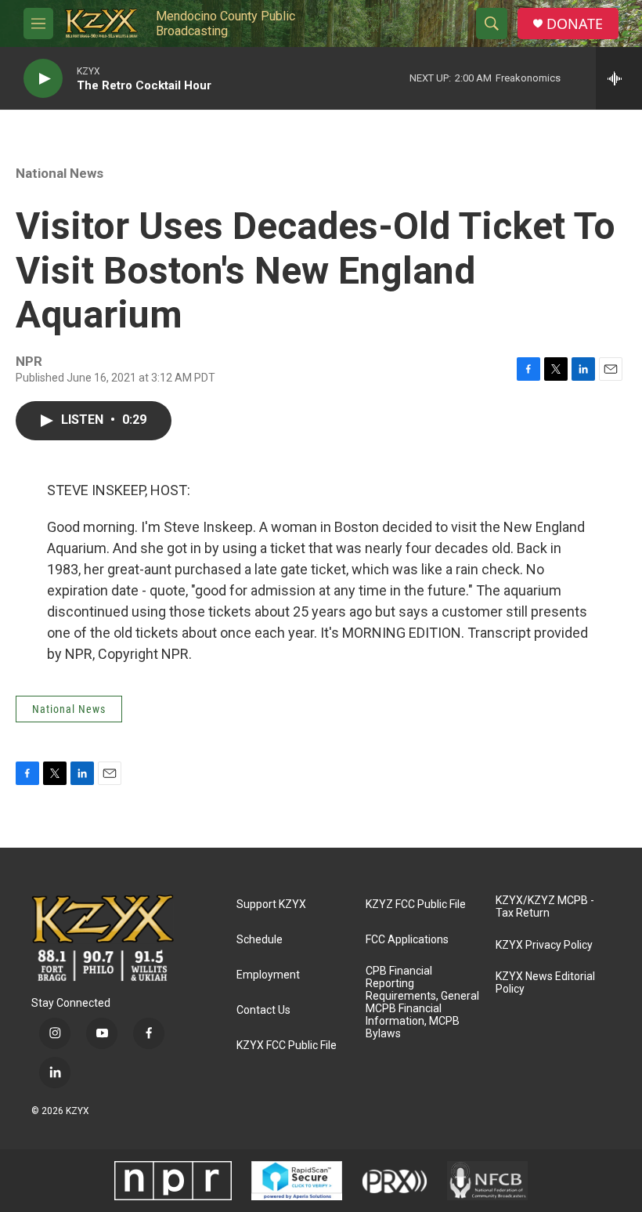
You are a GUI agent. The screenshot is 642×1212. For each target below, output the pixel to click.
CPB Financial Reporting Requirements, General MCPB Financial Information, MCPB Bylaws (422, 1002)
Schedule (259, 940)
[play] (43, 79)
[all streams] (619, 78)
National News (59, 173)
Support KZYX (271, 904)
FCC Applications (407, 940)
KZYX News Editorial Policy (545, 983)
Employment (268, 975)
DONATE (574, 24)
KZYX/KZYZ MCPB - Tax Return (545, 907)
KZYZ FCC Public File (416, 904)
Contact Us (263, 1010)
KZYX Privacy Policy (544, 945)
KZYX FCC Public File (286, 1045)
